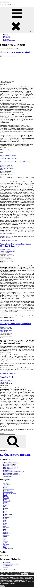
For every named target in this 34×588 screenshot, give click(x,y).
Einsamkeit (6, 490)
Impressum (6, 39)
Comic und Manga (8, 464)
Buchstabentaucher (5, 2)
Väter (4, 547)
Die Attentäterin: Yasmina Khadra (14, 162)
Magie (5, 520)
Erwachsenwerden (8, 492)
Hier (33, 315)
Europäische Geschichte (9, 493)
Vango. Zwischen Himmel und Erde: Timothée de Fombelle (15, 245)
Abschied (5, 483)
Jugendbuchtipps (7, 565)
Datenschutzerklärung (9, 40)
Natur (4, 526)
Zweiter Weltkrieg (8, 548)
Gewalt (5, 505)
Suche (5, 538)
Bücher (5, 487)
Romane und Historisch (9, 473)
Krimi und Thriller (8, 468)
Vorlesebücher (7, 476)
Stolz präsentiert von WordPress (8, 569)
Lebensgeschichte (8, 514)
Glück (5, 507)
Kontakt (5, 34)
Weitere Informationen (14, 574)
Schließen (2, 586)
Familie (5, 495)
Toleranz (5, 541)
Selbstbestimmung (8, 533)
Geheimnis (6, 504)
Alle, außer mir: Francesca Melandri (15, 52)
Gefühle (5, 502)
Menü (29, 31)
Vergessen (6, 544)
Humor (5, 509)
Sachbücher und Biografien (10, 474)
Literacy (5, 567)
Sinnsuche (6, 535)
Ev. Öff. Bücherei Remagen (15, 454)
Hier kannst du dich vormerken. (8, 155)
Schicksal (5, 532)
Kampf (5, 511)
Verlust (5, 545)
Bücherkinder (6, 562)
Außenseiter (6, 484)
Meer (4, 521)
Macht (5, 518)
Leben (5, 512)
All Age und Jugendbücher (10, 462)
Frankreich (6, 498)
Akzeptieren (24, 574)
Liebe (4, 515)
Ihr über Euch (6, 36)
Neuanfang (6, 527)
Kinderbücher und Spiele (9, 467)
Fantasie (5, 496)
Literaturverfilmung (8, 517)
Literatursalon (6, 470)
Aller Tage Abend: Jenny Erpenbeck (15, 324)
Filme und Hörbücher (9, 465)
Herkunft (5, 508)
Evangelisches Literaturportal (10, 564)
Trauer (5, 542)
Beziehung (6, 486)
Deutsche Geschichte (8, 489)
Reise (4, 530)
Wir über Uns (6, 37)
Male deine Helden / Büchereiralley (12, 471)
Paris (4, 529)
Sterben (5, 536)
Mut (4, 524)
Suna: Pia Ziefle (7, 377)
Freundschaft (6, 501)
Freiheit (5, 499)
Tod (4, 539)
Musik (5, 523)
